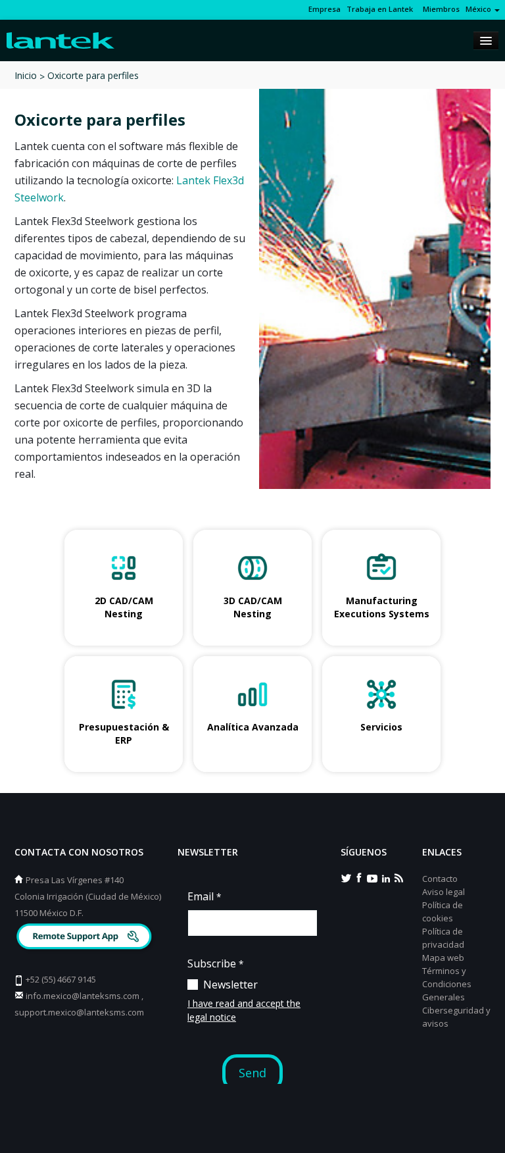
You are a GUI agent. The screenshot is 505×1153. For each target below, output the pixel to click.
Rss (398, 877)
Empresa (324, 9)
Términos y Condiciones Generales (446, 984)
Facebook (359, 877)
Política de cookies (442, 911)
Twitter (346, 877)
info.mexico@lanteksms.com (82, 996)
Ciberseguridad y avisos (456, 1016)
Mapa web (443, 957)
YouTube (372, 877)
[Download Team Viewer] (85, 938)
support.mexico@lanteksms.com (79, 1012)
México (479, 9)
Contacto (440, 878)
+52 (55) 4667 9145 (61, 979)
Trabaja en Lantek (380, 9)
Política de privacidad (443, 937)
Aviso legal (443, 892)
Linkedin (385, 877)
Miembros (439, 9)
